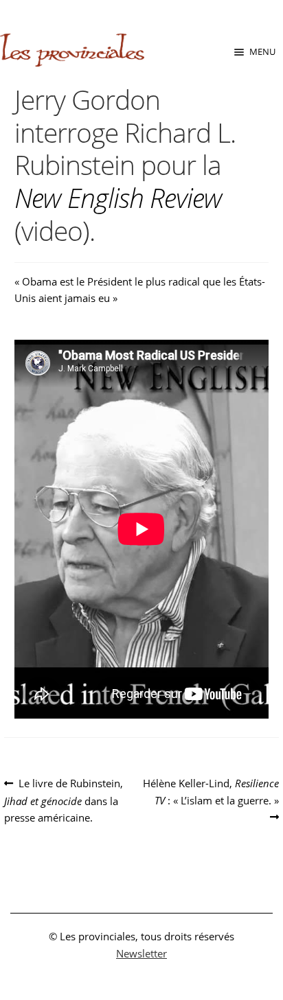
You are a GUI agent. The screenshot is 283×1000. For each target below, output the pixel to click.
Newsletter (141, 953)
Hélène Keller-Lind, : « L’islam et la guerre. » (210, 791)
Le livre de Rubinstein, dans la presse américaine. (63, 800)
